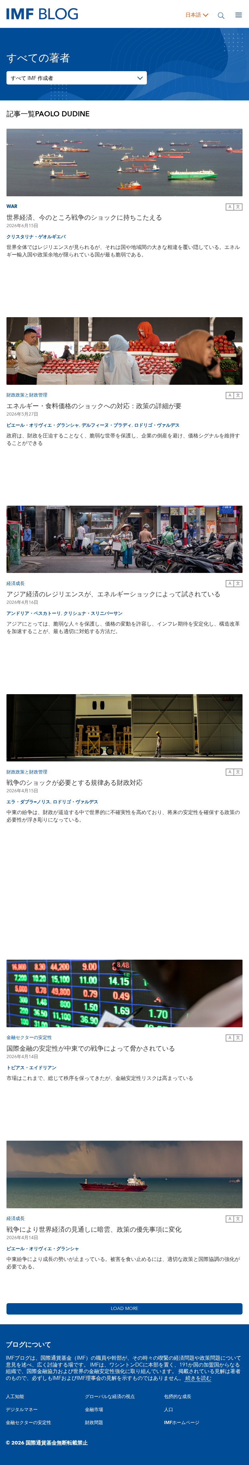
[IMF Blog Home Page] (42, 13)
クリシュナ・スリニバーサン (93, 613)
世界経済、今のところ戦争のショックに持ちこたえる (84, 218)
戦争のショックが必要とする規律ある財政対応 (74, 783)
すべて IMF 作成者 (32, 78)
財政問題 (94, 1423)
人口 (168, 1410)
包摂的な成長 (177, 1397)
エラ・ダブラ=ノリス (28, 802)
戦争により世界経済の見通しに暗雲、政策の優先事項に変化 (94, 1230)
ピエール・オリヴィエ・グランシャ (42, 425)
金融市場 (94, 1410)
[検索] (221, 14)
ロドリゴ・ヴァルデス (157, 425)
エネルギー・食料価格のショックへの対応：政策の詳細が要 (94, 406)
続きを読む (197, 1378)
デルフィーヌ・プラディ (107, 425)
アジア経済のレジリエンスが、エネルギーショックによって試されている (113, 594)
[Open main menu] (239, 14)
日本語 (193, 15)
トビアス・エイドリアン (31, 1068)
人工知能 (15, 1397)
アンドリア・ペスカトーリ (33, 613)
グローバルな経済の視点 (110, 1397)
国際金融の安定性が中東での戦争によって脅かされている (90, 1049)
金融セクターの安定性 (28, 1423)
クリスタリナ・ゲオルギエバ (35, 237)
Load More (124, 1309)
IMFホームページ (181, 1423)
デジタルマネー (22, 1410)
